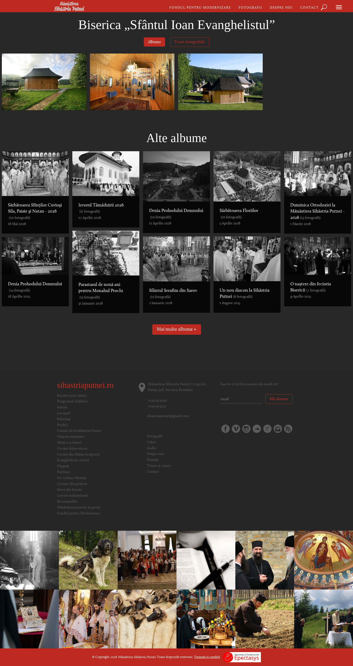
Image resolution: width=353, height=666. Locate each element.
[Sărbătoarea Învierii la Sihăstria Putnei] (88, 619)
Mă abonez (279, 399)
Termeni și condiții (207, 657)
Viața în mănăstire (71, 437)
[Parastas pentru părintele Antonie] (205, 619)
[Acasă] (69, 6)
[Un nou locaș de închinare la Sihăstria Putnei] (323, 619)
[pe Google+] (267, 429)
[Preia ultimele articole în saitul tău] (288, 429)
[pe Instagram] (246, 429)
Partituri (63, 472)
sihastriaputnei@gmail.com (168, 416)
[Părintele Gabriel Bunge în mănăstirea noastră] (264, 560)
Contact (309, 7)
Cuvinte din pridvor (72, 484)
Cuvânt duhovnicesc (72, 449)
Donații (153, 460)
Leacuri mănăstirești (72, 496)
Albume (154, 42)
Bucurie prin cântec (72, 396)
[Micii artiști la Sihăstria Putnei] (147, 560)
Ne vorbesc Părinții (71, 478)
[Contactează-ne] (278, 429)
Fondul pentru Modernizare (200, 7)
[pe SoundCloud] (257, 429)
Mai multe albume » (176, 329)
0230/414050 (157, 401)
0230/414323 (157, 406)
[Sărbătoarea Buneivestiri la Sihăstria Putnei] (29, 619)
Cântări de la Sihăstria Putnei (79, 431)
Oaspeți (63, 466)
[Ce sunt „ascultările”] (264, 619)
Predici (62, 425)
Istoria (62, 407)
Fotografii (250, 7)
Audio (151, 448)
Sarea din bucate (69, 490)
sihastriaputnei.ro (85, 385)
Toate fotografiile (189, 42)
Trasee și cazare (159, 466)
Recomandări (67, 502)
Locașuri (63, 413)
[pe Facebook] (225, 429)
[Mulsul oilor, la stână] (88, 560)
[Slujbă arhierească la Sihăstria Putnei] (323, 560)
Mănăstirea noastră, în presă (78, 507)
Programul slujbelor (72, 401)
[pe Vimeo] (236, 429)
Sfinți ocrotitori (69, 443)
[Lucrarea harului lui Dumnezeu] (205, 560)
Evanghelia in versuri (73, 460)
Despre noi (281, 7)
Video (151, 442)
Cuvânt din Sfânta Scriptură (78, 455)
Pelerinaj (63, 419)
